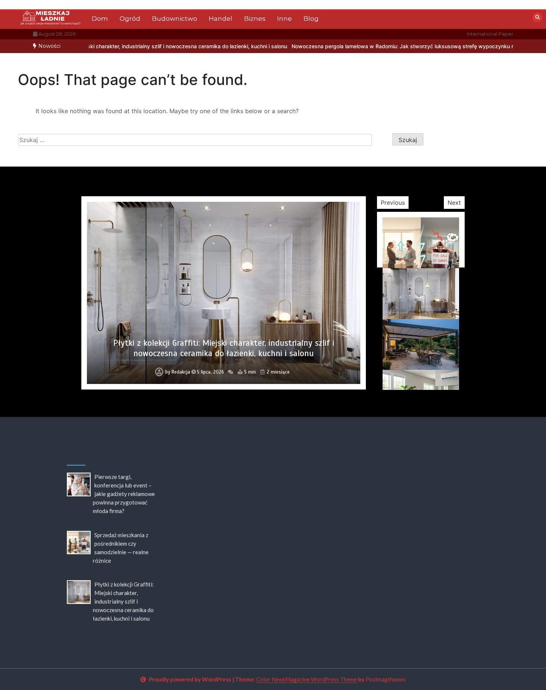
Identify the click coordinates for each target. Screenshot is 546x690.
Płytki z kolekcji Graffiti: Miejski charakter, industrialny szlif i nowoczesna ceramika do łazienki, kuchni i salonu (223, 348)
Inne (284, 18)
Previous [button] (393, 202)
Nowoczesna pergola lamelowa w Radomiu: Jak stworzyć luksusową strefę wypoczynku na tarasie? (376, 46)
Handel (221, 18)
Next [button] (454, 202)
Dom (100, 18)
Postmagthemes (385, 679)
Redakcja (181, 372)
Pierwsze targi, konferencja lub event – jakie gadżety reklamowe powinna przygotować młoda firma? (124, 493)
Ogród (130, 18)
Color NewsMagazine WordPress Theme (306, 679)
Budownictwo (174, 18)
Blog (311, 18)
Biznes (255, 18)
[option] (376, 46)
